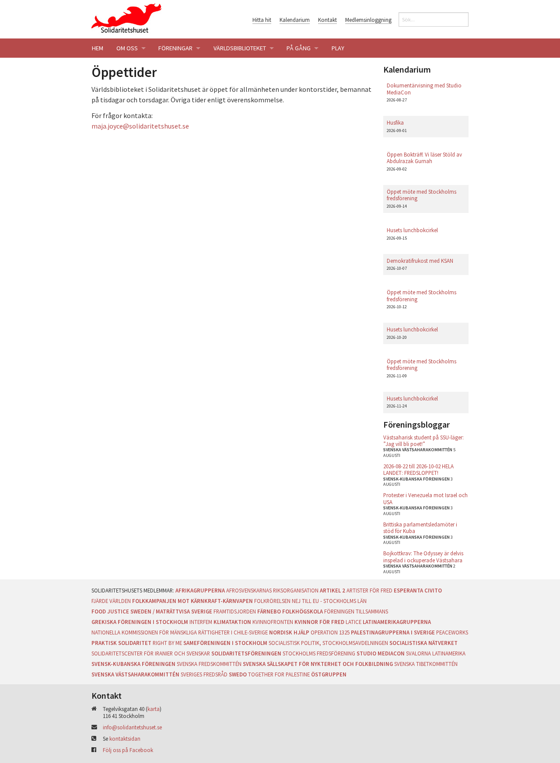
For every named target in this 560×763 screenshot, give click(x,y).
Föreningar (175, 48)
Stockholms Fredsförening (319, 653)
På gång (299, 48)
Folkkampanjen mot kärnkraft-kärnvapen (192, 600)
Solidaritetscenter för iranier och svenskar (150, 653)
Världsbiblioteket (240, 48)
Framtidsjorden (235, 611)
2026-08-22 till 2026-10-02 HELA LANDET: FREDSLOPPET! (418, 469)
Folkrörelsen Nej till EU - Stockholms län (310, 600)
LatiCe (353, 621)
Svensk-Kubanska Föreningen (133, 663)
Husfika (395, 122)
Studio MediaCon (381, 653)
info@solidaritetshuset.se (132, 727)
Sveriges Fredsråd (204, 674)
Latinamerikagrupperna (397, 621)
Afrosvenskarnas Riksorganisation (272, 590)
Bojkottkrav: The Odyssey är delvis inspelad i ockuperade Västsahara (423, 556)
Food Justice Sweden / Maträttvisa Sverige (151, 611)
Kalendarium (295, 19)
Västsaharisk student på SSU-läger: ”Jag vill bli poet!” (423, 440)
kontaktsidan (124, 738)
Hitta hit (261, 19)
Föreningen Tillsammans (356, 611)
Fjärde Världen (111, 600)
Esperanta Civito (418, 590)
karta (153, 708)
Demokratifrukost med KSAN (420, 260)
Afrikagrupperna (200, 590)
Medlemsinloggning (368, 19)
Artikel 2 (332, 590)
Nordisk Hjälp (289, 632)
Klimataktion (232, 621)
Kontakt (327, 19)
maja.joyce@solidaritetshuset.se (140, 126)
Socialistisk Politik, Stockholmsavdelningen (328, 642)
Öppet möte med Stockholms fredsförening (421, 195)
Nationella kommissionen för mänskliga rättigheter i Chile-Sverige (179, 632)
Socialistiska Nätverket (423, 642)
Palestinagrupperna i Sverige (393, 632)
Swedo (238, 674)
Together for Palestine (279, 674)
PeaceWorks (452, 632)
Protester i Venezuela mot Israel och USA (425, 498)
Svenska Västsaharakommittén (135, 674)
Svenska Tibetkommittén (426, 663)
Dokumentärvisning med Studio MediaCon (424, 88)
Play (338, 48)
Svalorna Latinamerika (436, 653)
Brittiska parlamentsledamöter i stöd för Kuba (420, 527)
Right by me (167, 642)
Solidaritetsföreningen (246, 653)
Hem (97, 48)
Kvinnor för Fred (319, 621)
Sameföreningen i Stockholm (225, 642)
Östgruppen (328, 674)
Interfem (200, 621)
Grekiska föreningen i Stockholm (139, 621)
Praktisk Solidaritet (121, 642)
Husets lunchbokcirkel (412, 229)
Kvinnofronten (272, 621)
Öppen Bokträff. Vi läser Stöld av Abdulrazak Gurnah (424, 157)
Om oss (127, 48)
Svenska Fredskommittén (209, 663)
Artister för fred (369, 590)
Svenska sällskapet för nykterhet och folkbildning (318, 663)
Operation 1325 (330, 632)
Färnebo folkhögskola (290, 611)
